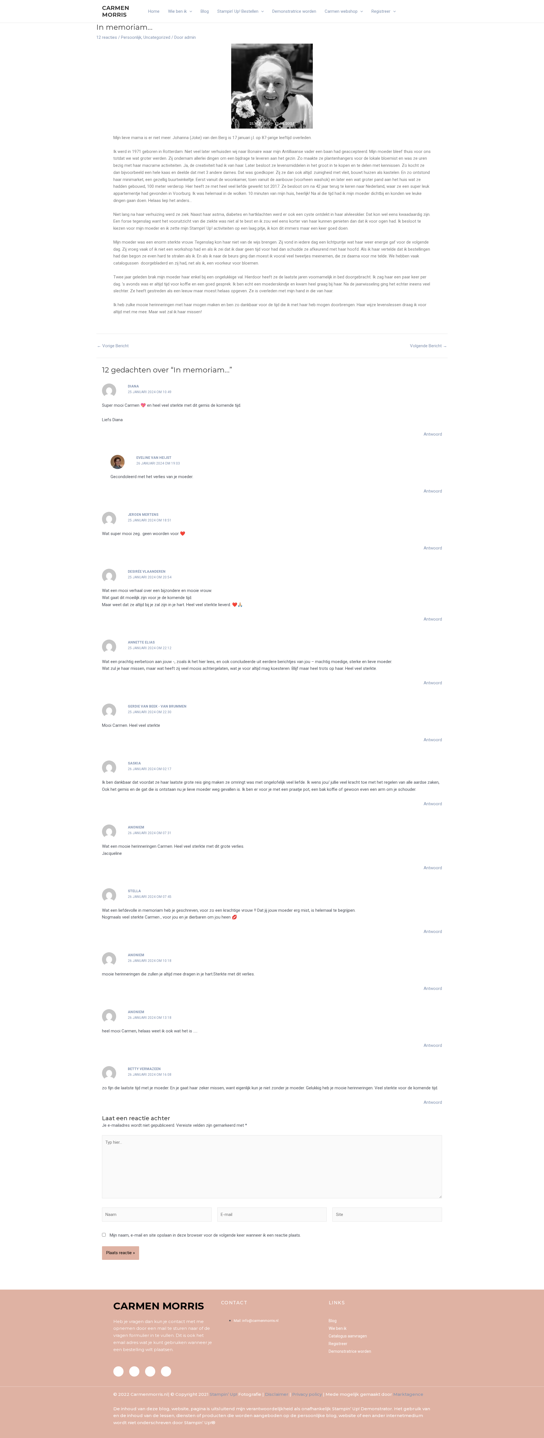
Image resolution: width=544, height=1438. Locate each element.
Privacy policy (307, 1394)
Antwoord (433, 434)
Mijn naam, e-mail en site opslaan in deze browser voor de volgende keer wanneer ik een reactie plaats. (205, 1235)
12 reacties (106, 37)
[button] (189, 11)
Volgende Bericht (428, 346)
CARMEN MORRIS (115, 11)
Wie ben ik (177, 11)
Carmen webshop (341, 11)
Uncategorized (156, 37)
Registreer (380, 11)
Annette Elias (141, 642)
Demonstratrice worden (294, 11)
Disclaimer (276, 1394)
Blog (205, 11)
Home (154, 11)
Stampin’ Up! (223, 1394)
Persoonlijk (131, 37)
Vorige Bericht (113, 346)
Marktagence (408, 1394)
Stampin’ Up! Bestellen (237, 11)
